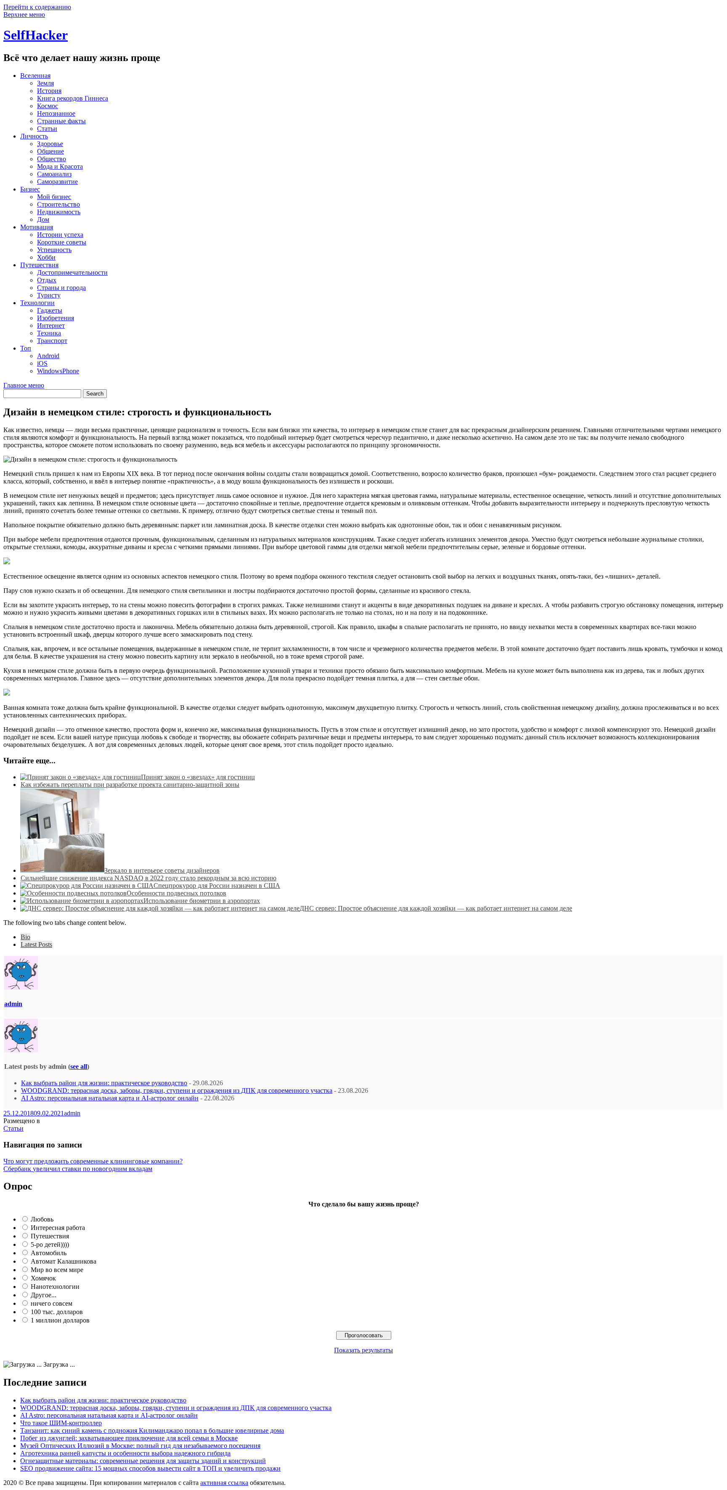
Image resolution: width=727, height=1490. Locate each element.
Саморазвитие (57, 181)
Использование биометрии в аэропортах (201, 900)
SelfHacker (35, 34)
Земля (45, 83)
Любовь (42, 1219)
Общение (50, 151)
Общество (51, 158)
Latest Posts (36, 944)
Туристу (49, 295)
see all (78, 1066)
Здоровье (50, 143)
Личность (34, 136)
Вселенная (35, 75)
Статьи (47, 128)
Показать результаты (363, 1350)
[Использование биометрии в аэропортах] (81, 900)
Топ (25, 348)
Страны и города (61, 287)
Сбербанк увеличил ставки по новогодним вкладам (77, 1168)
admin (13, 1003)
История (49, 90)
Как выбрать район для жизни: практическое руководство (104, 1082)
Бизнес (30, 189)
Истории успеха (60, 234)
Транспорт (52, 340)
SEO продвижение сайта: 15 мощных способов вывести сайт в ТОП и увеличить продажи (150, 1468)
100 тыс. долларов (57, 1311)
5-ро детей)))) (50, 1244)
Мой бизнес (54, 196)
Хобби (46, 257)
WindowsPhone (58, 370)
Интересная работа (58, 1227)
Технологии (37, 302)
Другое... (43, 1295)
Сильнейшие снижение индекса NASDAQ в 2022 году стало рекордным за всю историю (148, 878)
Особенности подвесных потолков (176, 893)
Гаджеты (49, 310)
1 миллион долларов (60, 1320)
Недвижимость (58, 211)
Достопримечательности (72, 272)
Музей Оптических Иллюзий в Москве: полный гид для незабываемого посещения (140, 1445)
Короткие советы (61, 242)
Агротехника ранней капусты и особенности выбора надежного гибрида (125, 1453)
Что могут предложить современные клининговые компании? (93, 1161)
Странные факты (61, 121)
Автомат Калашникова (63, 1261)
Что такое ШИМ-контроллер (61, 1422)
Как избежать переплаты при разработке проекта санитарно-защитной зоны (130, 784)
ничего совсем (51, 1303)
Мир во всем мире (57, 1269)
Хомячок (43, 1278)
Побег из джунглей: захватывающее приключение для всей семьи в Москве (129, 1438)
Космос (47, 105)
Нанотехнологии (55, 1286)
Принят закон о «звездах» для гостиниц (198, 777)
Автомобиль (48, 1252)
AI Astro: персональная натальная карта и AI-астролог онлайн (110, 1098)
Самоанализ (54, 174)
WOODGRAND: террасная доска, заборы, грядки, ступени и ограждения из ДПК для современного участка (176, 1090)
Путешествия (39, 264)
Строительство (58, 204)
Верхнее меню (24, 14)
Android (48, 355)
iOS (42, 363)
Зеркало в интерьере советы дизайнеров (162, 870)
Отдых (46, 280)
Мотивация (36, 227)
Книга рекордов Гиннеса (72, 98)
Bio (25, 936)
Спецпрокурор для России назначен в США (217, 885)
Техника (49, 333)
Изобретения (55, 317)
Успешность (54, 249)
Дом (43, 219)
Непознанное (56, 113)
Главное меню (23, 385)
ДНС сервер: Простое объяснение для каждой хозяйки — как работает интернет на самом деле (436, 908)
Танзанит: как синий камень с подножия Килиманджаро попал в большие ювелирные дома (152, 1430)
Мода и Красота (60, 166)
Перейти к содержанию (37, 7)
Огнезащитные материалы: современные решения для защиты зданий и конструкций (143, 1460)
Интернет (51, 325)
